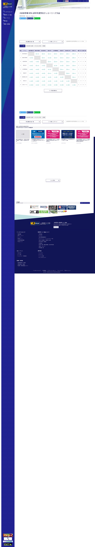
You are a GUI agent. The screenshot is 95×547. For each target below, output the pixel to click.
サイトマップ (60, 270)
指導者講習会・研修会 (22, 262)
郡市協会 (40, 234)
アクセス (56, 227)
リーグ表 (22, 45)
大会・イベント (7, 17)
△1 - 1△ (55, 65)
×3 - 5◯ (37, 69)
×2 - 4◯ (31, 65)
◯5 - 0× (67, 57)
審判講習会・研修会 (21, 264)
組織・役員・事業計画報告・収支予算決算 (46, 244)
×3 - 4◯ (49, 57)
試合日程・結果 (30, 45)
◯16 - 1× (74, 57)
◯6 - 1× (67, 53)
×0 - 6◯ (31, 61)
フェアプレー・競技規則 (22, 255)
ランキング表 (38, 45)
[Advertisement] (53, 30)
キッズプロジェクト (42, 257)
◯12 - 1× (74, 53)
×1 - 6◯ (31, 77)
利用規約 (44, 270)
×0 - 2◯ (43, 69)
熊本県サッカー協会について (43, 232)
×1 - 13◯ (68, 84)
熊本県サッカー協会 (8, 14)
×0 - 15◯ (49, 84)
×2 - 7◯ (31, 57)
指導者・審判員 (7, 24)
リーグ (69, 7)
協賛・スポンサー (42, 246)
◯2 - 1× (49, 61)
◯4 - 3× (37, 65)
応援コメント (20, 238)
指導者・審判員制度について (23, 265)
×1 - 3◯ (55, 73)
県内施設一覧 (41, 247)
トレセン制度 (41, 255)
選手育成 (5, 20)
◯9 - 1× (43, 57)
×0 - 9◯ (31, 69)
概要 (44, 45)
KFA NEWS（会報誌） (43, 241)
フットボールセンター (8, 11)
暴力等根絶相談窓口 (42, 237)
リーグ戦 (19, 254)
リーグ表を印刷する (53, 90)
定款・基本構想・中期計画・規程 (45, 240)
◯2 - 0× (55, 61)
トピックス (41, 254)
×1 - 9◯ (37, 61)
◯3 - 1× (74, 61)
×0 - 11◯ (31, 73)
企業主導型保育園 (21, 240)
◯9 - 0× (55, 53)
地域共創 (40, 243)
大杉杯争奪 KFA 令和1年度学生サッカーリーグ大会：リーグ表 (80, 7)
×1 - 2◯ (43, 65)
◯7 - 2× (37, 53)
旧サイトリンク (67, 270)
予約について (20, 241)
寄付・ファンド (20, 235)
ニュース (19, 237)
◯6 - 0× (43, 53)
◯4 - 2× (49, 53)
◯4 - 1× (74, 73)
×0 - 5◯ (43, 73)
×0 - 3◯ (37, 84)
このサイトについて (37, 270)
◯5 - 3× (55, 57)
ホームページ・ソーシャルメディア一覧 (46, 238)
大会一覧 (19, 252)
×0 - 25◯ (62, 84)
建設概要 (19, 234)
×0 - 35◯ (31, 84)
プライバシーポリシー (52, 270)
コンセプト (41, 252)
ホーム (61, 7)
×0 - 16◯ (55, 84)
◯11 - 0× (61, 53)
